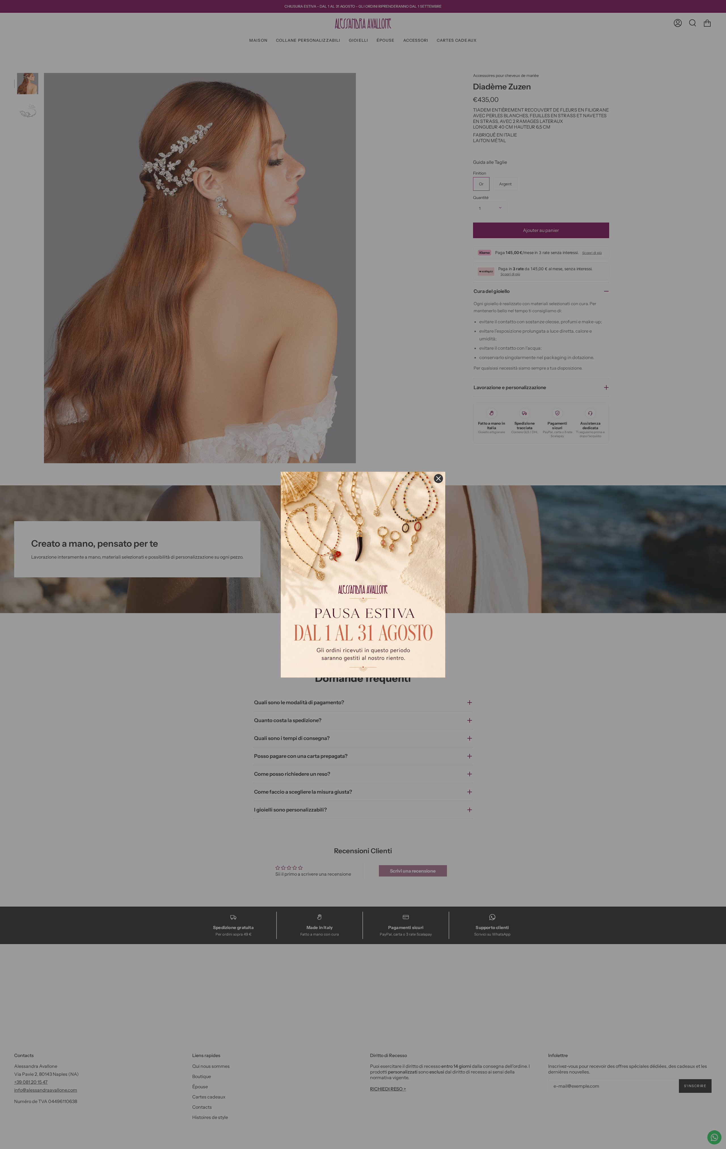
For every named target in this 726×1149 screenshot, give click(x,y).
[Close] (438, 478)
